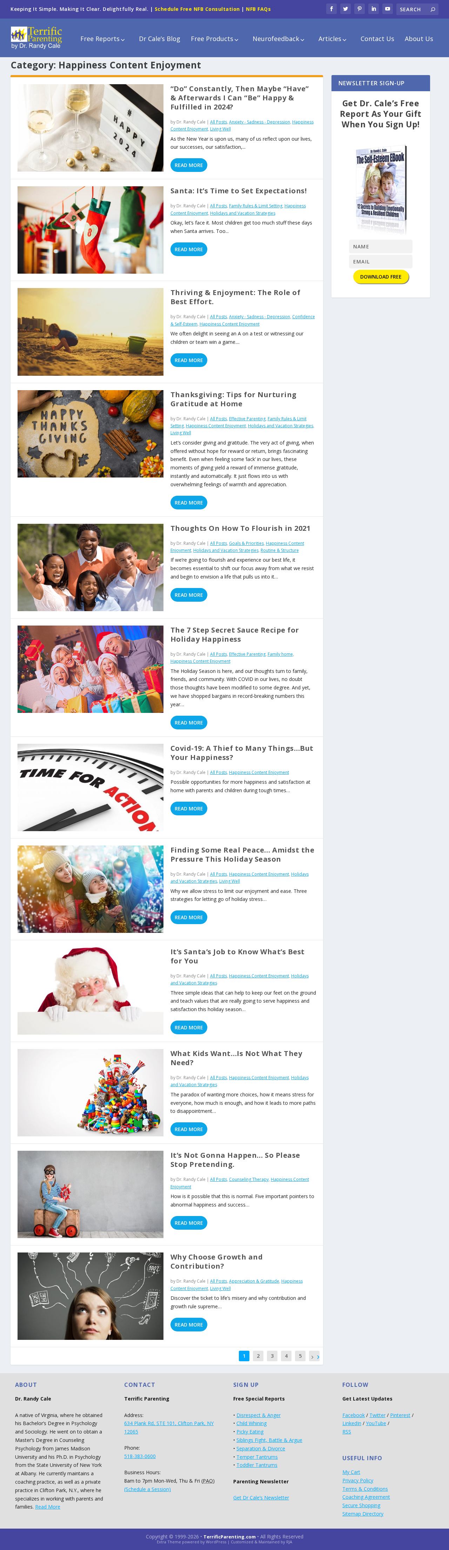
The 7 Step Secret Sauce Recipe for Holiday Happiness (234, 634)
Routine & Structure (280, 550)
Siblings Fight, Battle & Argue (269, 1440)
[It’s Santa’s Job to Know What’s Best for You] (90, 991)
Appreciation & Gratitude (254, 1281)
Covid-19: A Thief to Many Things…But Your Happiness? (242, 752)
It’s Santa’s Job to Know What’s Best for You (237, 956)
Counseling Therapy (249, 1179)
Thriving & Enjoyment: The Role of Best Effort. (235, 297)
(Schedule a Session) (147, 1489)
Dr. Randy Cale (191, 122)
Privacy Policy (357, 1480)
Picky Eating (249, 1431)
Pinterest (400, 1415)
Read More (189, 165)
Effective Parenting (247, 419)
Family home (280, 654)
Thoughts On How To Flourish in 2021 (240, 528)
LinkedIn (351, 1423)
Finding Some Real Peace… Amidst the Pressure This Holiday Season (242, 854)
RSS (346, 1431)
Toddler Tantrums (256, 1465)
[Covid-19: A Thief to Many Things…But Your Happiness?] (90, 787)
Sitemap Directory (362, 1513)
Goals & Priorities (246, 543)
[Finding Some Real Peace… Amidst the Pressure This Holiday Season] (90, 889)
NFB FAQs (258, 9)
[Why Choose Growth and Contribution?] (90, 1296)
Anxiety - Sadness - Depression (259, 122)
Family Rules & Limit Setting (255, 206)
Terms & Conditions (365, 1488)
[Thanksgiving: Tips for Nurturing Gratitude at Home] (90, 433)
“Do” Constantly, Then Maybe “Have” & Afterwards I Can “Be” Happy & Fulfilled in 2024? (239, 98)
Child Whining (251, 1423)
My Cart (351, 1472)
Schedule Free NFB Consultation (197, 9)
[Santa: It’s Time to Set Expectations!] (90, 230)
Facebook (353, 1415)
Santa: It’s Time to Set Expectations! (238, 190)
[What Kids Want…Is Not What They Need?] (90, 1092)
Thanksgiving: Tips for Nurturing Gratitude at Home (233, 399)
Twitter (377, 1415)
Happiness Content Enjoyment (230, 324)
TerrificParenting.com (229, 1537)
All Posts (218, 122)
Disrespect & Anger (258, 1415)
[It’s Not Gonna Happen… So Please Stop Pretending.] (90, 1194)
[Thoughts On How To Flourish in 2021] (90, 567)
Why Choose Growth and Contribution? (216, 1261)
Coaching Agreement (366, 1497)
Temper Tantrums (257, 1457)
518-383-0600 (140, 1456)
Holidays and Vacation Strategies (242, 213)
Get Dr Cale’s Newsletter (261, 1497)
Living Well (220, 129)
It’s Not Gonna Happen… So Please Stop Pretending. (235, 1159)
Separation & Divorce (260, 1448)
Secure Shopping (361, 1505)
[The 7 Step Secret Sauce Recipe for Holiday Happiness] (90, 669)
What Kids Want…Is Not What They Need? (236, 1058)
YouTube (376, 1423)
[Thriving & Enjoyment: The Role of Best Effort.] (90, 331)
